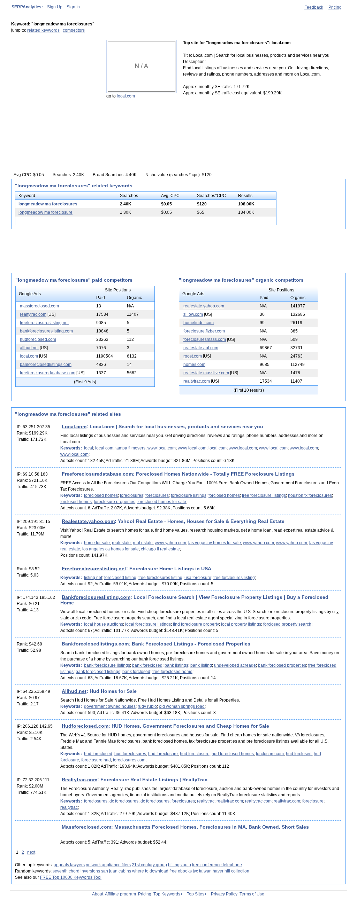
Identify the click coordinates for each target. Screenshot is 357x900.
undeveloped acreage (235, 665)
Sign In (73, 7)
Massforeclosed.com (86, 827)
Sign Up (54, 7)
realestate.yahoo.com (203, 306)
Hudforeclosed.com (85, 726)
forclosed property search (287, 624)
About (97, 894)
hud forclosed (299, 753)
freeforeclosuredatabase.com (47, 372)
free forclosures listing (234, 577)
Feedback (313, 7)
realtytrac (205, 801)
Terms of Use (252, 894)
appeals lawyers (69, 864)
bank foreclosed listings (98, 671)
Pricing (335, 7)
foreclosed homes (101, 495)
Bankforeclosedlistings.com (95, 644)
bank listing (201, 665)
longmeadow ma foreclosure (45, 212)
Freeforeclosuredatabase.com (97, 474)
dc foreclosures (123, 801)
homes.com (194, 364)
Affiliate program (120, 894)
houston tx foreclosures (310, 495)
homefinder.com (198, 322)
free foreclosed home (172, 671)
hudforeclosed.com (38, 339)
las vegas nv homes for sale (214, 542)
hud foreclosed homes (233, 753)
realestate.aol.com (200, 347)
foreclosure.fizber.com (204, 331)
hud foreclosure (163, 753)
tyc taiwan (202, 871)
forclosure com (270, 753)
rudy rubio (147, 706)
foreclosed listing (120, 577)
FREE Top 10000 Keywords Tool (70, 877)
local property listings (241, 624)
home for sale (97, 542)
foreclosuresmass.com (204, 339)
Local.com (74, 426)
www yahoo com (170, 542)
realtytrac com (230, 801)
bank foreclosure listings (107, 665)
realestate (121, 542)
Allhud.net (74, 691)
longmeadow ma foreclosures (47, 204)
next (31, 852)
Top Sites (195, 894)
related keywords (43, 30)
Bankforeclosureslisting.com (96, 597)
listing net (93, 577)
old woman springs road (182, 706)
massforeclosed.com (39, 306)
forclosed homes (224, 495)
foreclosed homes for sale (161, 501)
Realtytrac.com (79, 779)
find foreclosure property (196, 624)
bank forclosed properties (282, 665)
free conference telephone (217, 864)
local (88, 448)
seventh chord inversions (76, 871)
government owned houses (110, 706)
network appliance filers (108, 864)
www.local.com (161, 448)
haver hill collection (231, 871)
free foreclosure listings (264, 495)
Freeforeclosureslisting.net (94, 568)
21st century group (149, 864)
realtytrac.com (33, 314)
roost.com (192, 356)
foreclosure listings (188, 495)
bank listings (176, 665)
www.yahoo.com (258, 542)
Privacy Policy (224, 894)
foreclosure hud (96, 760)
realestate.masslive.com (206, 372)
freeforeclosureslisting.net (44, 322)
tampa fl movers (130, 448)
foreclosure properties (114, 501)
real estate (143, 542)
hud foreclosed (98, 753)
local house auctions (103, 624)
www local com (192, 448)
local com (104, 448)
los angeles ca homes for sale (110, 549)
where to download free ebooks (162, 871)
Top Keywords (166, 894)
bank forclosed (136, 671)
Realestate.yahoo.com (88, 521)
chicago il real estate (160, 549)
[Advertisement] (54, 83)
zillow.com (193, 314)
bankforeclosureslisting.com (46, 331)
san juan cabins (116, 871)
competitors (74, 30)
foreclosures (131, 495)
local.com (126, 96)
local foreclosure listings (148, 624)
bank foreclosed (147, 665)
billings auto (179, 864)
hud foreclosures (130, 753)
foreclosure (313, 801)
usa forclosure (197, 577)
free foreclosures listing (160, 577)
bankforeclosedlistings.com (45, 364)
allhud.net (29, 347)
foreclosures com (129, 760)
